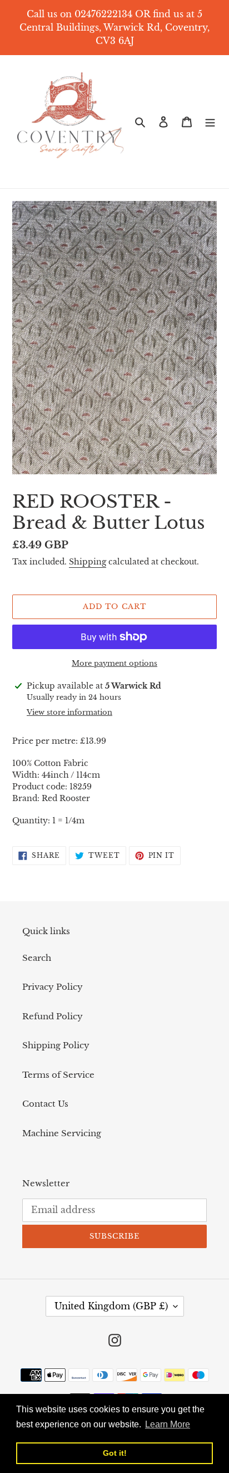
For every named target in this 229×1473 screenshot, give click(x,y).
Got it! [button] (115, 1453)
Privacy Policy (52, 986)
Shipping (87, 562)
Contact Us (45, 1103)
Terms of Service (58, 1074)
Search (36, 957)
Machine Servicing (61, 1133)
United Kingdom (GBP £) (111, 1306)
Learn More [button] (167, 1424)
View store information (69, 712)
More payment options (114, 663)
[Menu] (210, 122)
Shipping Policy (55, 1045)
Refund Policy (52, 1016)
